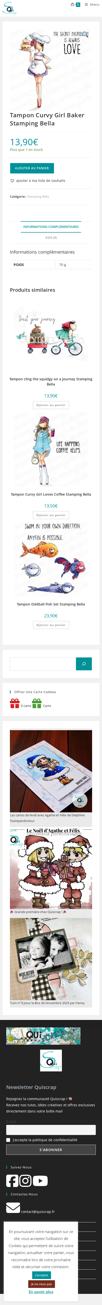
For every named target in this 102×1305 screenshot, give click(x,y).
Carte (46, 705)
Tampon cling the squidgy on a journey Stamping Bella (50, 382)
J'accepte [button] (41, 1275)
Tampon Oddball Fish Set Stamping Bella (51, 604)
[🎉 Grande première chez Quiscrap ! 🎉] (51, 868)
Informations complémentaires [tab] (51, 227)
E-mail (11, 1121)
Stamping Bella (38, 196)
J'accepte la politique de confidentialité (45, 1139)
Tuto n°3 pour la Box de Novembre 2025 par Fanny (47, 1003)
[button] (37, 180)
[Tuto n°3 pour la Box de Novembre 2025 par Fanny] (51, 959)
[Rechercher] (84, 664)
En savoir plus (41, 1291)
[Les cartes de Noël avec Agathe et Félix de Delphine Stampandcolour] (51, 771)
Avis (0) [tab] (51, 238)
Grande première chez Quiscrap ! (38, 912)
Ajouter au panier (32, 168)
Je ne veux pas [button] (41, 1284)
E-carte (25, 705)
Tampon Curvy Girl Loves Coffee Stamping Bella (51, 494)
